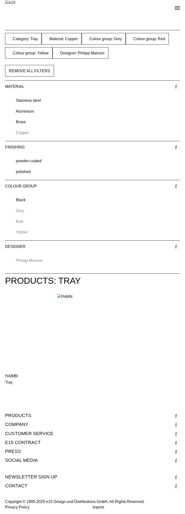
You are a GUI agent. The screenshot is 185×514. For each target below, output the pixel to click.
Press (13, 451)
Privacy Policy (17, 507)
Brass (21, 122)
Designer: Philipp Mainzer (82, 53)
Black (21, 200)
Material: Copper (63, 39)
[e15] (10, 3)
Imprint (98, 507)
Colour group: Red (148, 39)
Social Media (21, 460)
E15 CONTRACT (23, 442)
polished (23, 172)
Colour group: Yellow (30, 53)
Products (18, 415)
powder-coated (28, 161)
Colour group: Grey (105, 39)
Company (16, 424)
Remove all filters (29, 71)
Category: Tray (25, 39)
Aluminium (25, 111)
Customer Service (29, 433)
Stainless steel (28, 100)
